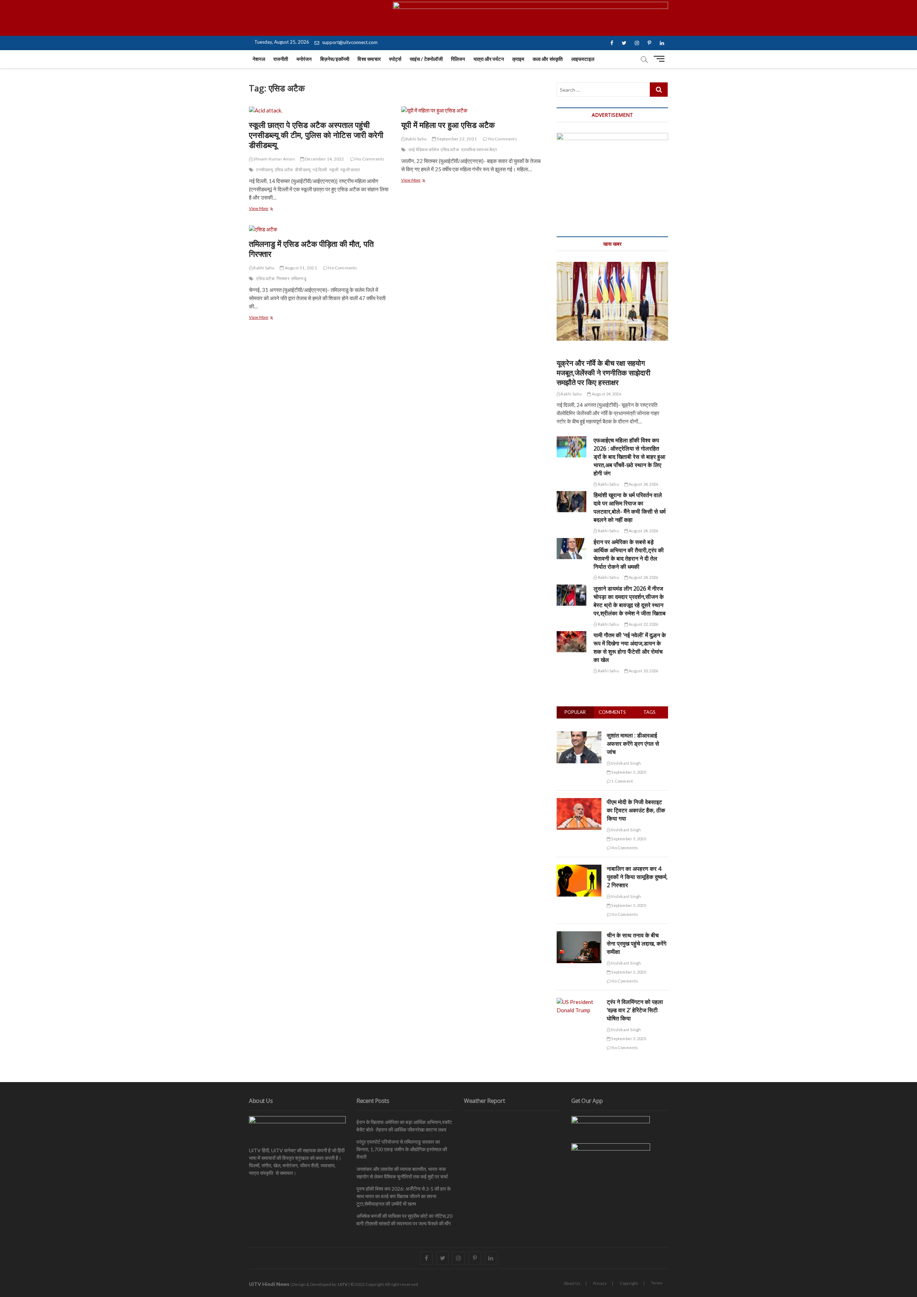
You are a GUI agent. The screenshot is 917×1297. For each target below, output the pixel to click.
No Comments (369, 159)
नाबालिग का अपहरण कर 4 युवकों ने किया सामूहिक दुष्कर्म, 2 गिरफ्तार (637, 877)
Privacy (600, 1283)
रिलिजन (458, 59)
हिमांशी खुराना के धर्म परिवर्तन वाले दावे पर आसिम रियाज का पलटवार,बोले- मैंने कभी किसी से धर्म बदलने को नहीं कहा (630, 507)
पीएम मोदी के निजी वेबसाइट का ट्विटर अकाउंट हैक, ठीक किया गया (636, 810)
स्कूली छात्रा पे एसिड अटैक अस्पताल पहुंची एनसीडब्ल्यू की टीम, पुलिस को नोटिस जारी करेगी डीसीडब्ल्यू (316, 134)
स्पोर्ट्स (395, 59)
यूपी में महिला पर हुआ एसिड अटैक (448, 124)
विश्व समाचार (369, 59)
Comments (612, 712)
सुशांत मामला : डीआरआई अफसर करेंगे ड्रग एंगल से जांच (633, 743)
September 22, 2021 (456, 138)
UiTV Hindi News (269, 1284)
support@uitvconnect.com (349, 42)
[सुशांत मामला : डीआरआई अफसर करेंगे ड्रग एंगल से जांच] (579, 735)
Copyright (629, 1283)
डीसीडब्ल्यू (303, 169)
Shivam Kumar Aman (274, 159)
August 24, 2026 (606, 393)
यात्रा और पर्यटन (489, 59)
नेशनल (259, 59)
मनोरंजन (304, 59)
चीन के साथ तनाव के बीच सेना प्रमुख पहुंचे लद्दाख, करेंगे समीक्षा (636, 943)
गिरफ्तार (283, 278)
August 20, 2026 (643, 670)
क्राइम (518, 59)
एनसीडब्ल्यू (264, 169)
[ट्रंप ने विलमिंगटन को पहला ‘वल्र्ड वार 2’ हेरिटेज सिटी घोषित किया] (579, 1002)
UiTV (342, 1284)
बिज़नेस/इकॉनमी (335, 59)
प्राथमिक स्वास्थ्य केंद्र (479, 149)
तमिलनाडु (298, 278)
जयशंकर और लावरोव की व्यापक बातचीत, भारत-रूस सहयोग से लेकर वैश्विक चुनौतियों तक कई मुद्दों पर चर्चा (402, 1173)
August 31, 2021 (300, 267)
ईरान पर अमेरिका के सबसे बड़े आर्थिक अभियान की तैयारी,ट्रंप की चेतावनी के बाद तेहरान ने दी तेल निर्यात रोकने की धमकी (629, 554)
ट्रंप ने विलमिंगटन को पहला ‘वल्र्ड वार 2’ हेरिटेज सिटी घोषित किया (635, 1010)
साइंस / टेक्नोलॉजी (426, 59)
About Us (572, 1283)
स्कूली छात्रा (350, 169)
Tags (649, 712)
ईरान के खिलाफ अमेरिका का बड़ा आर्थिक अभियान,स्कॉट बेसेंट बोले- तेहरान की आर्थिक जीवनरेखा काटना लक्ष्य (404, 1126)
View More (266, 209)
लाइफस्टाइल (582, 59)
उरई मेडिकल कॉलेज (423, 149)
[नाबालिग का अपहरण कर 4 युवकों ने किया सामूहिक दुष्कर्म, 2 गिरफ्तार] (579, 868)
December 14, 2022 (324, 159)
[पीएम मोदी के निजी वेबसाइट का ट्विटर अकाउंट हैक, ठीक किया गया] (579, 802)
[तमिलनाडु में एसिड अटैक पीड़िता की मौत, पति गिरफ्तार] (319, 229)
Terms (657, 1283)
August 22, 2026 (643, 624)
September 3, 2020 (628, 772)
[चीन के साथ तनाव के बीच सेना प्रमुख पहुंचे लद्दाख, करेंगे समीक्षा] (579, 935)
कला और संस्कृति (548, 59)
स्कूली (334, 169)
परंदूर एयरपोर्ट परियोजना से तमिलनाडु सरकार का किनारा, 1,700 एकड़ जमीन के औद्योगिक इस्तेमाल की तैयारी (401, 1149)
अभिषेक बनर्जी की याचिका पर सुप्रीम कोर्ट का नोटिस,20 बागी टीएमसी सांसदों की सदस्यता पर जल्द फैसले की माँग (404, 1219)
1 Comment (622, 781)
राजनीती (280, 59)
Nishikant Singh (625, 763)
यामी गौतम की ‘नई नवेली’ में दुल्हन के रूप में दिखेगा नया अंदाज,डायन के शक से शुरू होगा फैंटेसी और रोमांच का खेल (630, 647)
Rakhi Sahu (416, 138)
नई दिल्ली (319, 169)
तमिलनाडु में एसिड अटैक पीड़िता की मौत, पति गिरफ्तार (311, 248)
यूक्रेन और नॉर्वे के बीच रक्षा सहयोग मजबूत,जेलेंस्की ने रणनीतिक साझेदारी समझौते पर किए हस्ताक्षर (603, 372)
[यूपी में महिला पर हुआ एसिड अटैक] (472, 110)
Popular (575, 712)
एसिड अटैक (284, 169)
